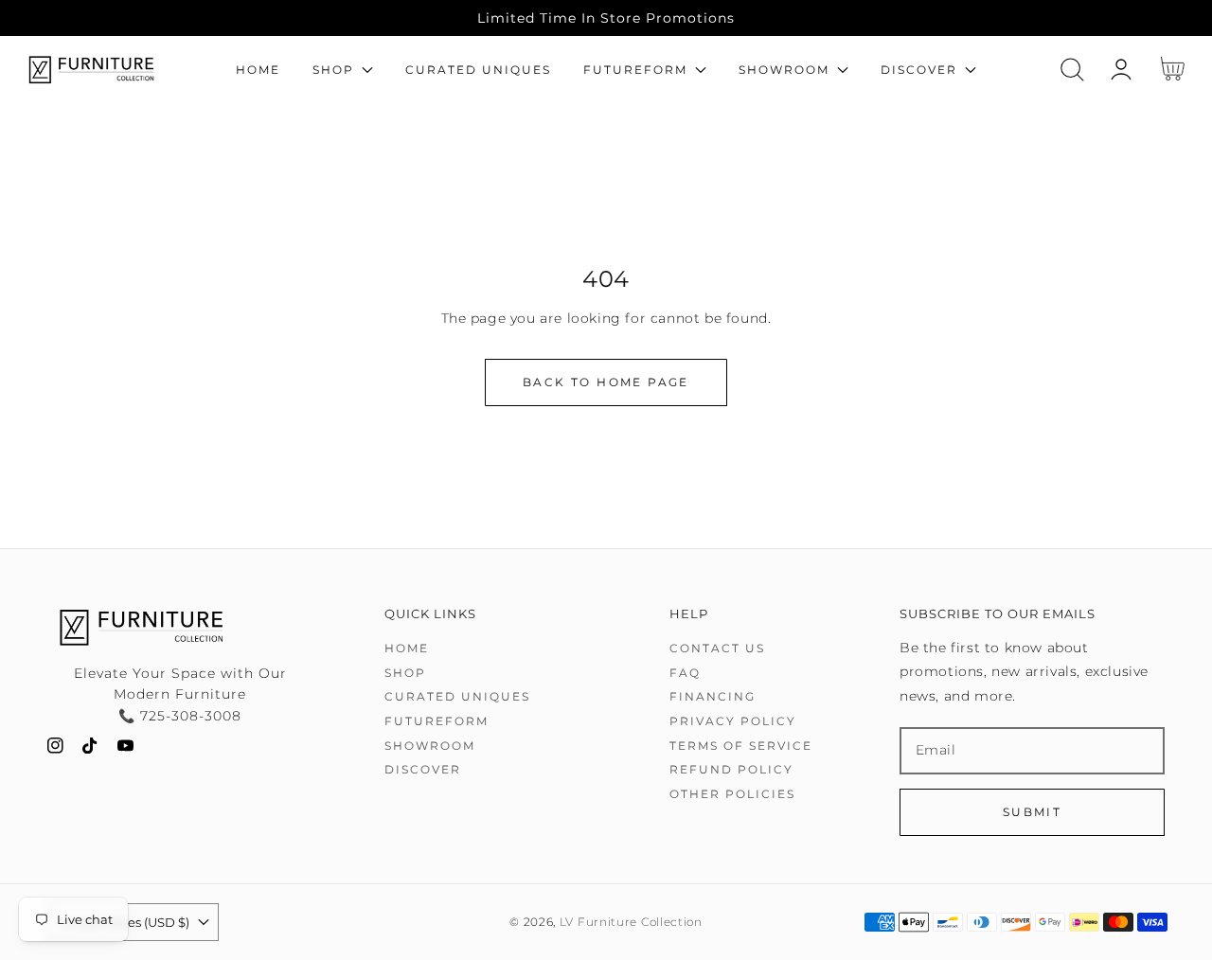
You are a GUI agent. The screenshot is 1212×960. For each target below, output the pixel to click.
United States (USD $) (123, 922)
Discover (422, 769)
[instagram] (55, 749)
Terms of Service (740, 745)
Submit (1032, 812)
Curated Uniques (457, 696)
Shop (405, 673)
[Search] (1072, 69)
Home (406, 648)
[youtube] (125, 749)
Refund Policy (731, 769)
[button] (1072, 69)
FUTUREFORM (436, 721)
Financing (712, 696)
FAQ (685, 673)
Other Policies (732, 794)
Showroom (429, 745)
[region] (606, 18)
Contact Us (717, 648)
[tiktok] (90, 749)
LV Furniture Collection (631, 922)
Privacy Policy (732, 721)
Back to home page (606, 382)
